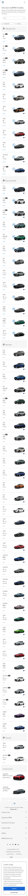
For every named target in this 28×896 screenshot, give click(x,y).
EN (12, 857)
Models (4, 833)
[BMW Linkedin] (18, 845)
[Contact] (25, 760)
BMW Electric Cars (7, 838)
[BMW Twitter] (10, 845)
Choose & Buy (6, 828)
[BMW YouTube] (15, 845)
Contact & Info (6, 812)
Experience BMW (7, 817)
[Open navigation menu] (24, 2)
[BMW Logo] (3, 2)
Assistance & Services (8, 823)
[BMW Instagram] (13, 845)
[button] (2, 24)
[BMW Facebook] (7, 845)
